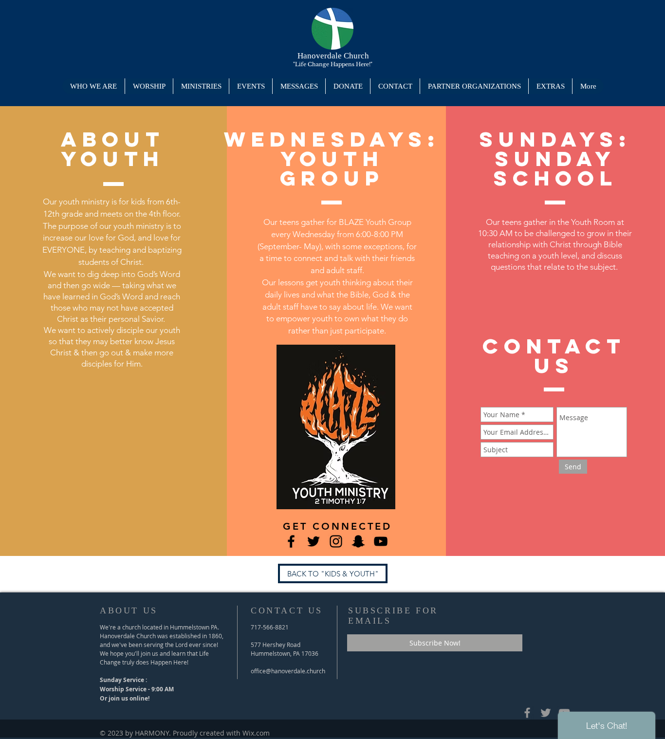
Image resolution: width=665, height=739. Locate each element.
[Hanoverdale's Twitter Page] (546, 713)
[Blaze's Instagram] (336, 541)
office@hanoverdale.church (288, 671)
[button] (201, 86)
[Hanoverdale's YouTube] (380, 541)
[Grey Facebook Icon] (527, 713)
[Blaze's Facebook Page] (291, 541)
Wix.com (256, 733)
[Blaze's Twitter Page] (313, 541)
